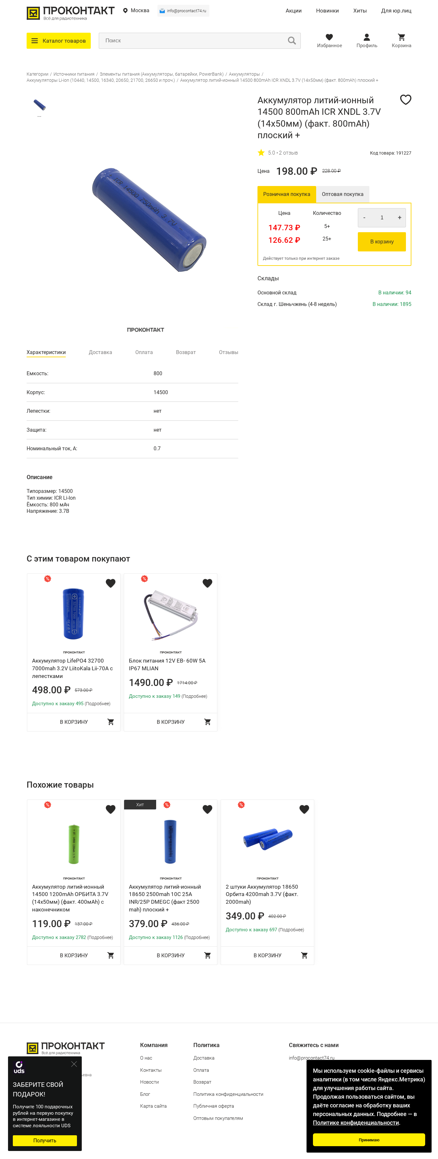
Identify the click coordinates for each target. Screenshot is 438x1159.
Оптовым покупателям (218, 1118)
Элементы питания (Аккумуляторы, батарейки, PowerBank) (162, 74)
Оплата (201, 1070)
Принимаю (369, 1140)
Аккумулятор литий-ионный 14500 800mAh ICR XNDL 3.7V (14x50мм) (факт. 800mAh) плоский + (279, 80)
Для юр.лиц (396, 11)
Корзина (401, 45)
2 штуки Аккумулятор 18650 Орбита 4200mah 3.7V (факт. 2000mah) (262, 894)
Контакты (151, 1070)
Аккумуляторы (244, 74)
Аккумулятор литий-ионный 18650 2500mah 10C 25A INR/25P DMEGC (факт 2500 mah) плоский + (165, 898)
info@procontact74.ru (186, 10)
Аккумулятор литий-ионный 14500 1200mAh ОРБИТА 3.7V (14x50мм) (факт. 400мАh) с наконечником (70, 898)
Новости (149, 1082)
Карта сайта (153, 1106)
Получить (44, 1141)
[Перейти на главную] (71, 19)
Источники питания (74, 74)
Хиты (360, 11)
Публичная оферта (213, 1106)
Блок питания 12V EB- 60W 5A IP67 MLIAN (167, 664)
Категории (37, 74)
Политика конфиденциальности (228, 1094)
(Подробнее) (98, 703)
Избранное (329, 45)
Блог (145, 1094)
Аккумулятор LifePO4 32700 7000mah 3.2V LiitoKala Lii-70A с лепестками (72, 668)
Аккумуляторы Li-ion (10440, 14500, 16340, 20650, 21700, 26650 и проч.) (101, 80)
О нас (146, 1058)
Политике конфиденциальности (356, 1122)
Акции (294, 11)
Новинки (327, 11)
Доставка (204, 1058)
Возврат (202, 1082)
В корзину (382, 241)
